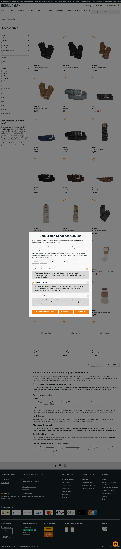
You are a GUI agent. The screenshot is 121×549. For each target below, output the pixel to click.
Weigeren (81, 311)
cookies (36, 261)
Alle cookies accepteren (44, 311)
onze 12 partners (54, 246)
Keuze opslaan (66, 311)
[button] (115, 544)
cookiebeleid (43, 263)
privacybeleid (35, 263)
